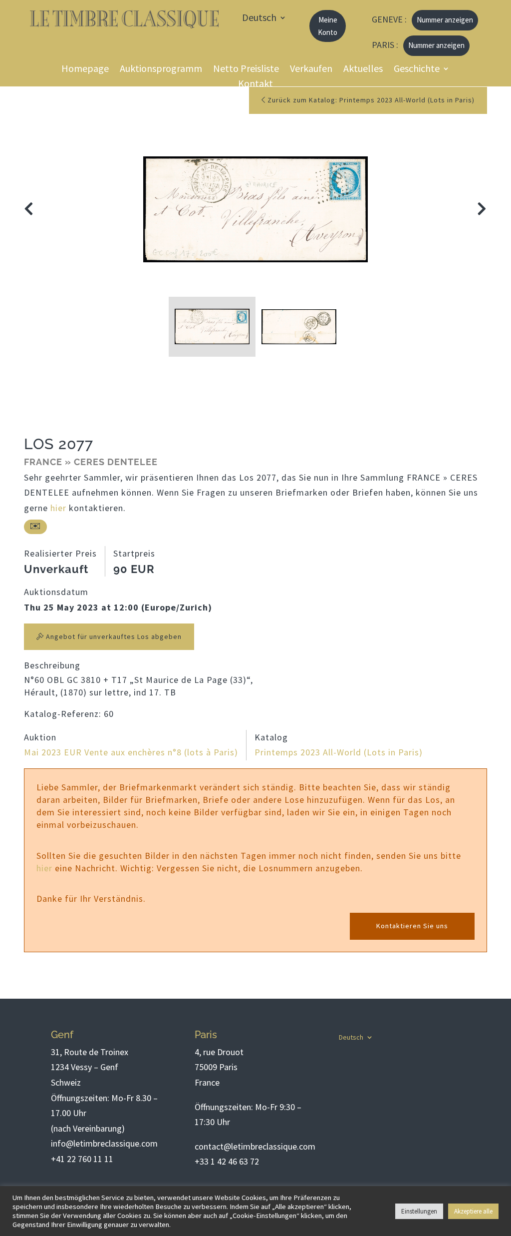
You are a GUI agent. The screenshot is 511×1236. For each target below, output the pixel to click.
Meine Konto (327, 26)
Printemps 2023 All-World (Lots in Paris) (339, 752)
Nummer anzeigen (445, 19)
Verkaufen (311, 69)
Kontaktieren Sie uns (412, 925)
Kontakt (255, 84)
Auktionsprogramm (161, 69)
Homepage (85, 69)
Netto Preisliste (246, 69)
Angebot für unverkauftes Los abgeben (113, 636)
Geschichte (417, 69)
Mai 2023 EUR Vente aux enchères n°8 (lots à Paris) (131, 752)
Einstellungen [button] (419, 1211)
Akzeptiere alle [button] (473, 1211)
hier (58, 508)
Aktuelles (363, 69)
